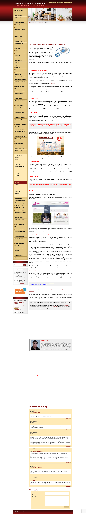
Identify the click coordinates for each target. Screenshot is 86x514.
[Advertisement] (51, 33)
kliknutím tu (53, 83)
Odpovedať (68, 418)
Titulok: (33, 494)
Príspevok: (34, 496)
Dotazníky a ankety (41, 22)
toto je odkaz (67, 305)
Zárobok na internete (32, 22)
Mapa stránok (60, 2)
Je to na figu (16, 309)
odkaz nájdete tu (53, 306)
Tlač (70, 2)
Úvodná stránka (53, 2)
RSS (66, 2)
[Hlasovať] (16, 305)
